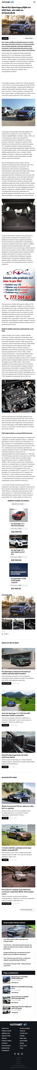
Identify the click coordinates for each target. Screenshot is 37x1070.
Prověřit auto (23, 1033)
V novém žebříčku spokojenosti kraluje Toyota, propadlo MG (16, 849)
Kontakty (18, 1061)
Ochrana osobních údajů (18, 1065)
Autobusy (4, 1043)
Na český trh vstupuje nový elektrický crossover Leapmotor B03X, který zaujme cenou (18, 892)
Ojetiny (22, 1043)
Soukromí (18, 1063)
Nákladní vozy (6, 1033)
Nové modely (6, 683)
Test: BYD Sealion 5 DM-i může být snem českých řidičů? (19, 934)
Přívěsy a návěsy (6, 1040)
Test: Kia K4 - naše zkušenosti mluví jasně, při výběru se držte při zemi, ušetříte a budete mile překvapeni (18, 947)
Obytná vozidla (6, 1036)
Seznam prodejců (25, 1028)
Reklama (18, 1059)
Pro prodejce (18, 1057)
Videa (21, 1048)
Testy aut (5, 725)
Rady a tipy (23, 1038)
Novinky (5, 38)
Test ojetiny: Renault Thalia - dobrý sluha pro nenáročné (17, 965)
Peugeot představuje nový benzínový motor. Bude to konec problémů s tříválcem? (17, 953)
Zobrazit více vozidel (17, 504)
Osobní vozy (5, 1028)
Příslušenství (5, 1050)
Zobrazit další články (26, 910)
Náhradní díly (5, 1048)
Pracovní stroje (6, 1045)
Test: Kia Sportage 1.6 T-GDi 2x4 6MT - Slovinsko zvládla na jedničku (16, 714)
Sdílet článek (28, 38)
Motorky (4, 1038)
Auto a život (23, 1045)
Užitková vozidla (6, 1031)
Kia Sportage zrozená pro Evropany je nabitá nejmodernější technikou (16, 673)
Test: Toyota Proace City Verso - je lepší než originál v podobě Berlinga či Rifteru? (17, 959)
